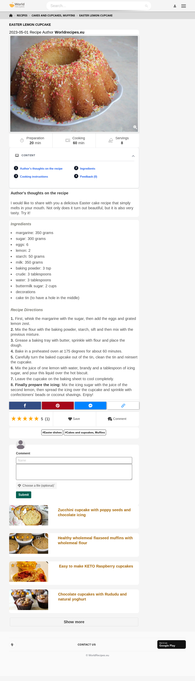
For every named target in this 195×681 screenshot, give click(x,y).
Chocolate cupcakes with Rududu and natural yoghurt (92, 596)
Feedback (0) (88, 176)
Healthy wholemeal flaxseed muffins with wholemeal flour (95, 540)
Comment (119, 418)
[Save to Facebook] (25, 405)
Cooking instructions (34, 176)
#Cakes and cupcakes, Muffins (85, 432)
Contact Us (87, 644)
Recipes (22, 15)
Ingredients (87, 168)
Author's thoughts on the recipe (41, 168)
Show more (74, 622)
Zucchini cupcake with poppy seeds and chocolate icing (94, 512)
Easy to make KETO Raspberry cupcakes (96, 566)
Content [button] (28, 155)
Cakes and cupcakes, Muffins (53, 15)
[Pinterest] (12, 644)
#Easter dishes (52, 432)
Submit (23, 494)
